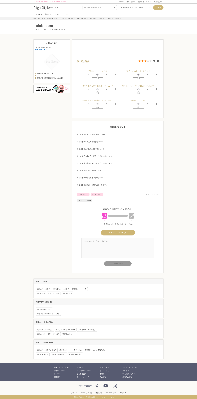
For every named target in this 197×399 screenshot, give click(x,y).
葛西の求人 (41, 334)
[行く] (138, 104)
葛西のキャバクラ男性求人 (46, 350)
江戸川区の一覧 (53, 293)
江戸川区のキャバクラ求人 (65, 330)
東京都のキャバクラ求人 (87, 330)
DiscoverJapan (110, 393)
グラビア (125, 371)
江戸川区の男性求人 (58, 354)
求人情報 (103, 377)
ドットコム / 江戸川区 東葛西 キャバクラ (50, 27)
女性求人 (121, 2)
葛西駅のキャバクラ (44, 309)
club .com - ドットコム (43, 49)
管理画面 (123, 393)
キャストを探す (105, 368)
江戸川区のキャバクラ (61, 289)
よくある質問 (81, 374)
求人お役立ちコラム (129, 374)
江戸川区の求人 (53, 334)
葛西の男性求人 (42, 354)
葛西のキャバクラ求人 (45, 330)
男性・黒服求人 (131, 2)
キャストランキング (129, 368)
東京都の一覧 (67, 293)
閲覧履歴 (141, 2)
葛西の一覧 (41, 293)
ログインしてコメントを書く (118, 233)
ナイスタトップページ (62, 368)
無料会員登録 (158, 2)
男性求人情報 (127, 377)
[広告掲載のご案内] (52, 89)
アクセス (56, 14)
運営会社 (99, 393)
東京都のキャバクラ (79, 289)
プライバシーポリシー (85, 377)
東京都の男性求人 (75, 354)
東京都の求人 (67, 334)
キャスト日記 (104, 371)
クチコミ (65, 14)
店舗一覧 (74, 393)
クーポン (57, 374)
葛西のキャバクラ (43, 289)
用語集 (102, 374)
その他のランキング (84, 371)
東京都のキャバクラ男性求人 (95, 350)
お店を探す (81, 368)
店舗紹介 (48, 14)
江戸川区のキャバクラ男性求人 (70, 350)
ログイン (149, 2)
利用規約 (57, 377)
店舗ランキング (59, 371)
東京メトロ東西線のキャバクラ (48, 314)
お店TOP (39, 14)
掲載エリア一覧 (86, 393)
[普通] (97, 75)
